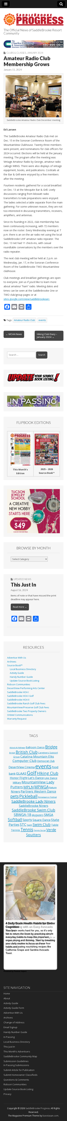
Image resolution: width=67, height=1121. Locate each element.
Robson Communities (18, 684)
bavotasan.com (50, 1115)
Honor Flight (19, 778)
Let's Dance (36, 778)
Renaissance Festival (47, 797)
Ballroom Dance (35, 747)
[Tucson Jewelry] (33, 511)
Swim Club (42, 824)
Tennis (27, 829)
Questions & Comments (16, 1079)
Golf (31, 772)
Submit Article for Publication (19, 1070)
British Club (27, 752)
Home (7, 993)
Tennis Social (40, 830)
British (12, 753)
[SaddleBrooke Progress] (33, 17)
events (42, 320)
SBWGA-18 (22, 814)
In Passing (9, 1037)
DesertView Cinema (22, 767)
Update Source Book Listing (24, 680)
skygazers (37, 815)
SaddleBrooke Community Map (20, 1056)
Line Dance (50, 778)
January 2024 (35, 52)
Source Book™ (15, 665)
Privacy (7, 1094)
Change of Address (14, 1022)
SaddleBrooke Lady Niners (33, 801)
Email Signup (10, 1027)
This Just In (23, 585)
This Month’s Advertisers (17, 1051)
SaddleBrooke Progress (38, 1108)
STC (23, 824)
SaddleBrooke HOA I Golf (20, 695)
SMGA (48, 814)
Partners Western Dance (38, 791)
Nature (53, 787)
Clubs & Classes (16, 52)
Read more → (20, 606)
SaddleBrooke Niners (33, 806)
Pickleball (28, 796)
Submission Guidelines (16, 1061)
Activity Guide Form (14, 1008)
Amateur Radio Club (24, 320)
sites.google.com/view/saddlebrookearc (26, 299)
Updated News (22, 579)
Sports (27, 820)
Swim (29, 825)
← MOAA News (14, 334)
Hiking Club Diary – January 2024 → (47, 335)
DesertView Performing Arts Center (26, 688)
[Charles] (33, 44)
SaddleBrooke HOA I (18, 692)
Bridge (51, 747)
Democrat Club (46, 761)
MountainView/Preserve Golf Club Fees (28, 707)
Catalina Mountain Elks (37, 756)
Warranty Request (16, 718)
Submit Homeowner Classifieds (21, 1074)
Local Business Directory (23, 669)
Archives (11, 661)
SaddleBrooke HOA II (18, 699)
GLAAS (21, 773)
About (7, 998)
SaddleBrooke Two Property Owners (26, 711)
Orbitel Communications (20, 715)
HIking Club (47, 773)
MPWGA (41, 786)
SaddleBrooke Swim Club (33, 809)
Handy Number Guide (21, 676)
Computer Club (25, 760)
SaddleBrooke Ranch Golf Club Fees (26, 703)
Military (17, 782)
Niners (15, 791)
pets (14, 796)
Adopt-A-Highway (17, 747)
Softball (15, 819)
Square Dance (42, 820)
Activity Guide (17, 673)
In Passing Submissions (16, 1065)
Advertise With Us (16, 657)
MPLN (28, 786)
